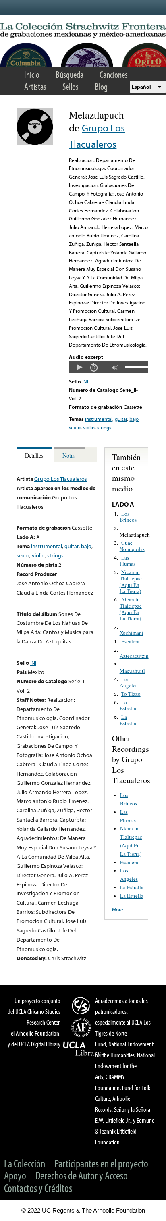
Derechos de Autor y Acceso (81, 1175)
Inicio (31, 74)
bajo (134, 419)
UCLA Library (82, 1049)
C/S (82, 1005)
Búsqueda (69, 74)
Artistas (35, 86)
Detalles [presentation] (34, 455)
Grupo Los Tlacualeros (60, 479)
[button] (79, 367)
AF (82, 1027)
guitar (121, 419)
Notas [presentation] (69, 455)
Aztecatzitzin (134, 655)
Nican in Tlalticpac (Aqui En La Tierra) (131, 581)
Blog (101, 86)
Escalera (130, 641)
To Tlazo (131, 693)
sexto (75, 427)
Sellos (70, 86)
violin (89, 427)
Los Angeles (128, 682)
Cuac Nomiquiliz (132, 546)
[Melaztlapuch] (35, 143)
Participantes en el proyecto (101, 1163)
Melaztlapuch (135, 534)
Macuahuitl (132, 670)
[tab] (35, 454)
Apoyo (15, 1175)
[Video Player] (108, 367)
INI (85, 381)
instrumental (98, 419)
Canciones (114, 74)
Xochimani (131, 633)
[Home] (83, 31)
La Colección (24, 1163)
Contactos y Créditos (38, 1188)
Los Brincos (128, 517)
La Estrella (128, 705)
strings (104, 427)
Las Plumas (127, 561)
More (117, 909)
